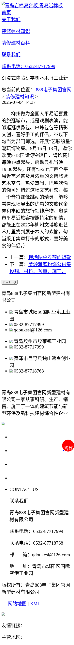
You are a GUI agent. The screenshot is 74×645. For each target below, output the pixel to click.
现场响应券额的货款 (49, 257)
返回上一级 (9, 282)
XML (35, 603)
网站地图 (17, 603)
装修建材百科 (26, 464)
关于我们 (20, 437)
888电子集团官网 (53, 89)
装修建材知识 (20, 96)
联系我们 (20, 478)
